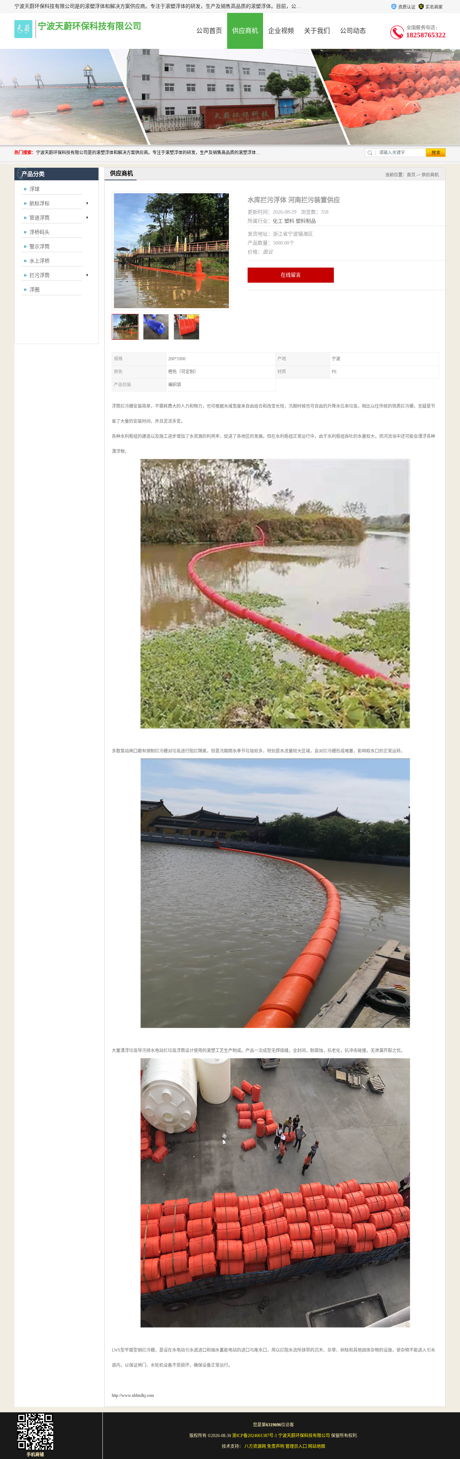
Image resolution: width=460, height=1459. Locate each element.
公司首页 (209, 30)
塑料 (289, 221)
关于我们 (317, 30)
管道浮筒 (39, 218)
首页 (411, 174)
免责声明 (275, 1446)
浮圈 (34, 289)
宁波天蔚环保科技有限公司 (304, 1435)
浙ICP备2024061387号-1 (254, 1435)
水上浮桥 (39, 261)
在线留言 (291, 275)
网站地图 (316, 1446)
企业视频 (281, 30)
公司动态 (353, 30)
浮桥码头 (39, 232)
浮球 (34, 189)
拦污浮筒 (39, 275)
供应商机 (245, 30)
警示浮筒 (39, 246)
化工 (278, 221)
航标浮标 (39, 203)
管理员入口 (296, 1446)
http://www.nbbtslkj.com (133, 1395)
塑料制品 (306, 221)
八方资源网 (255, 1446)
